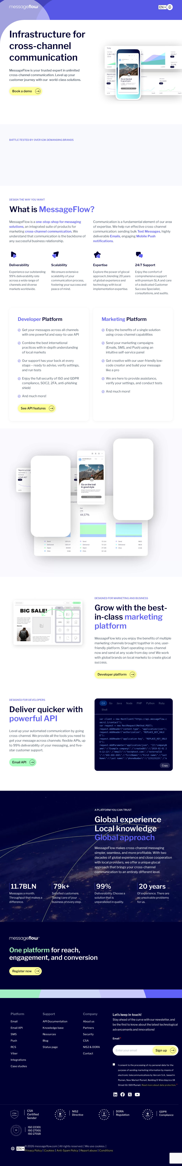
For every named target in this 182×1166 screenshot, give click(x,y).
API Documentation (55, 1021)
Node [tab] (129, 703)
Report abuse (88, 1150)
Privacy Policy (33, 1150)
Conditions (106, 1150)
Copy (165, 765)
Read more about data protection (158, 1085)
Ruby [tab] (162, 703)
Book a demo (22, 91)
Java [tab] (119, 703)
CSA (86, 1040)
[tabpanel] (134, 742)
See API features (33, 408)
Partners (88, 1027)
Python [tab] (150, 703)
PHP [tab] (139, 703)
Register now (22, 971)
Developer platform (112, 674)
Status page (50, 1047)
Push (14, 1040)
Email (14, 1021)
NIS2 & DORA (91, 1047)
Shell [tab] (104, 709)
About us (88, 1021)
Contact (88, 1053)
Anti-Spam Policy (67, 1150)
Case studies (19, 1066)
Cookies (49, 1150)
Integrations (18, 1059)
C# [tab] (103, 703)
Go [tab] (110, 703)
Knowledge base (53, 1027)
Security (88, 1034)
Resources (49, 1034)
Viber (14, 1053)
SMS (14, 1034)
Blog (45, 1040)
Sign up (161, 1050)
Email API (19, 762)
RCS (13, 1047)
